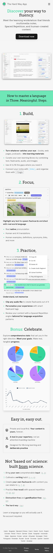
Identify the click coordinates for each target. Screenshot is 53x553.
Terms (37, 549)
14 (45, 498)
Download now (26, 36)
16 (21, 506)
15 (7, 501)
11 (13, 493)
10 (10, 493)
